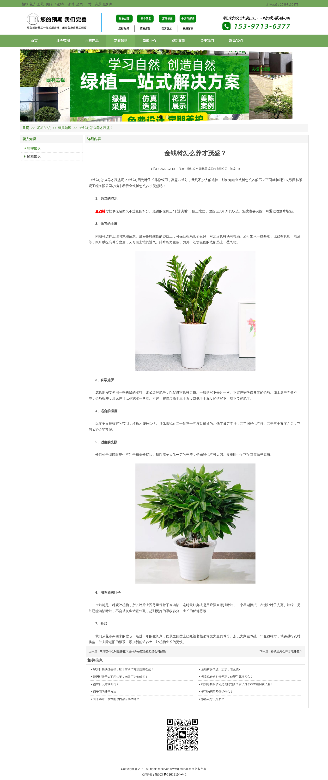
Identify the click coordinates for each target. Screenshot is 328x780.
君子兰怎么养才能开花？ (286, 651)
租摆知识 (64, 128)
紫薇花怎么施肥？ (212, 699)
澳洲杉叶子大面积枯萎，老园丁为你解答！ (120, 676)
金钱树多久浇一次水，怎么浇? (220, 669)
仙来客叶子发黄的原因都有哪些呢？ (116, 699)
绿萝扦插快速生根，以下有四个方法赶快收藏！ (123, 669)
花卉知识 (44, 128)
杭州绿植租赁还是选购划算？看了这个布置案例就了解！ (237, 684)
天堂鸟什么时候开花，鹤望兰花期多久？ (227, 676)
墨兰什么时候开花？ (106, 684)
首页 (25, 128)
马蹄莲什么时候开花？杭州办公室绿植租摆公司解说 (133, 651)
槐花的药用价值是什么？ (217, 691)
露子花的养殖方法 (104, 691)
